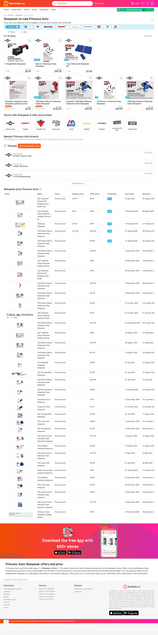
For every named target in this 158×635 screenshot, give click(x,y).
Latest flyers (16, 10)
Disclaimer (34, 621)
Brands (6, 597)
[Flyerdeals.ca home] (14, 3)
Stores (34, 10)
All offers (10, 15)
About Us (7, 602)
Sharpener (19, 15)
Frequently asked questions (13, 589)
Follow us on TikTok (46, 599)
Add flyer (7, 605)
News (6, 607)
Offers (26, 10)
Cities (53, 10)
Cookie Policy (70, 621)
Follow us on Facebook (47, 591)
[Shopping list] (152, 3)
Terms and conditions (46, 621)
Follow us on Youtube (46, 596)
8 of (10, 36)
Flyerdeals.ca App (10, 599)
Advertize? (7, 592)
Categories (44, 10)
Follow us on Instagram (47, 594)
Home (6, 10)
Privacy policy (59, 621)
